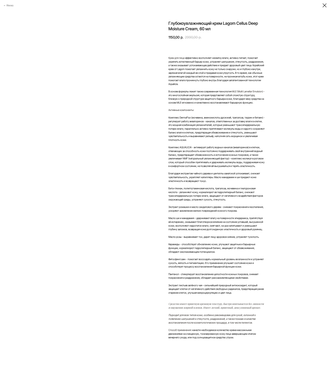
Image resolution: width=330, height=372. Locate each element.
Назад (10, 5)
